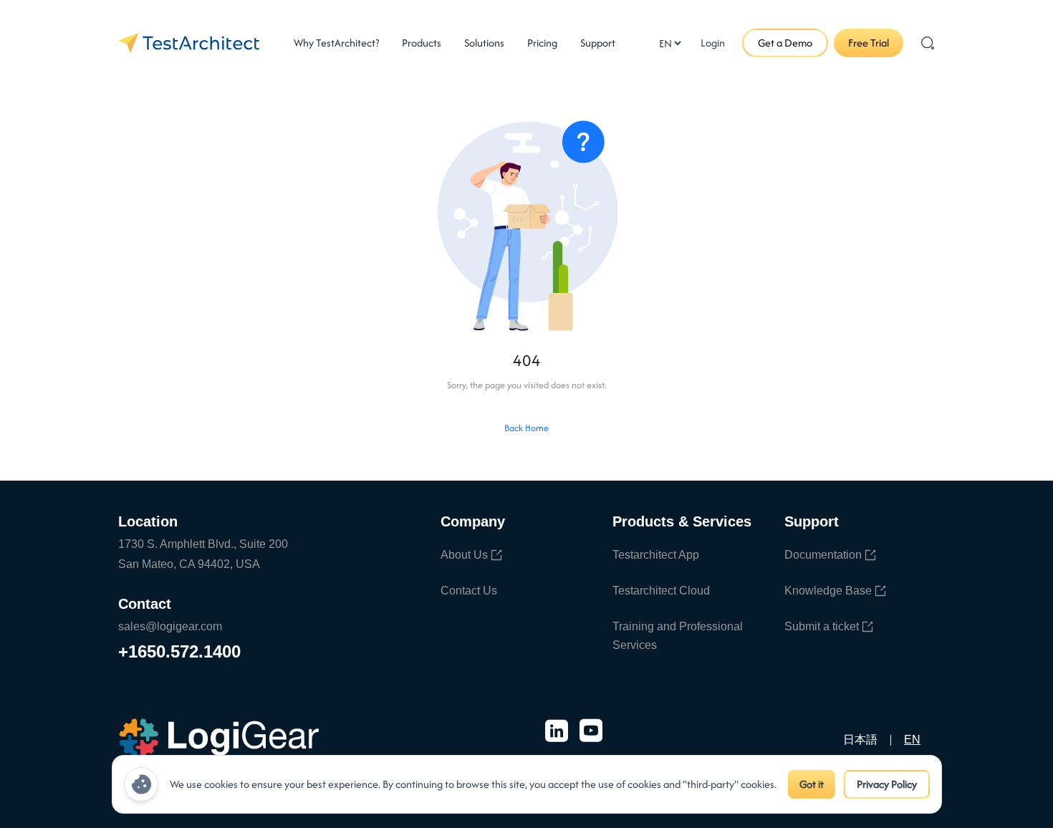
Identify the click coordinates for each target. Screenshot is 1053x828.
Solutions (484, 43)
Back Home (526, 428)
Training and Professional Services (677, 635)
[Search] (927, 43)
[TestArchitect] (188, 43)
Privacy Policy (887, 783)
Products (421, 43)
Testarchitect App (655, 555)
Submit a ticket (821, 626)
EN (912, 739)
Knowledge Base (828, 590)
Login (713, 43)
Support (597, 43)
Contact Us (469, 590)
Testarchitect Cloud (661, 590)
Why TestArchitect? (336, 42)
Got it (811, 783)
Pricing (542, 42)
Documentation (823, 555)
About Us (464, 555)
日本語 (860, 739)
